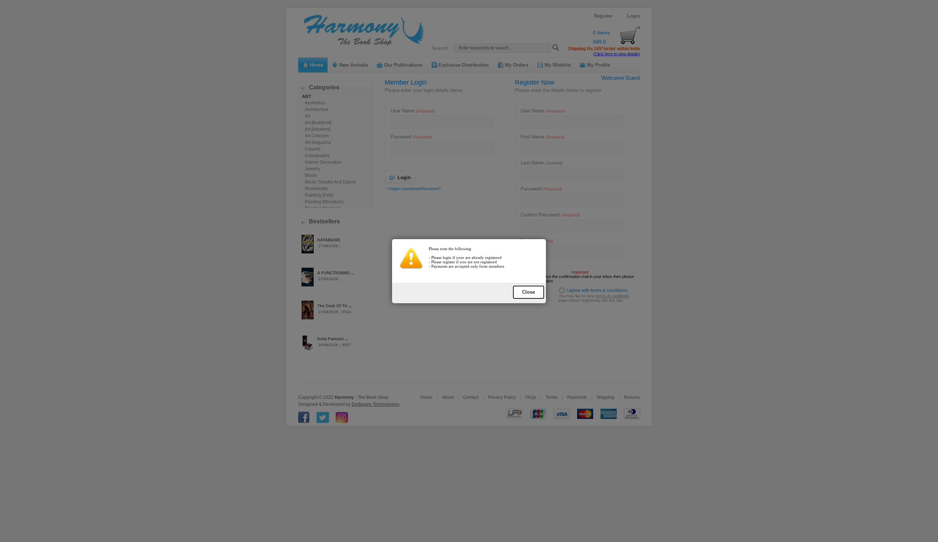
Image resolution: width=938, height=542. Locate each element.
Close (528, 292)
